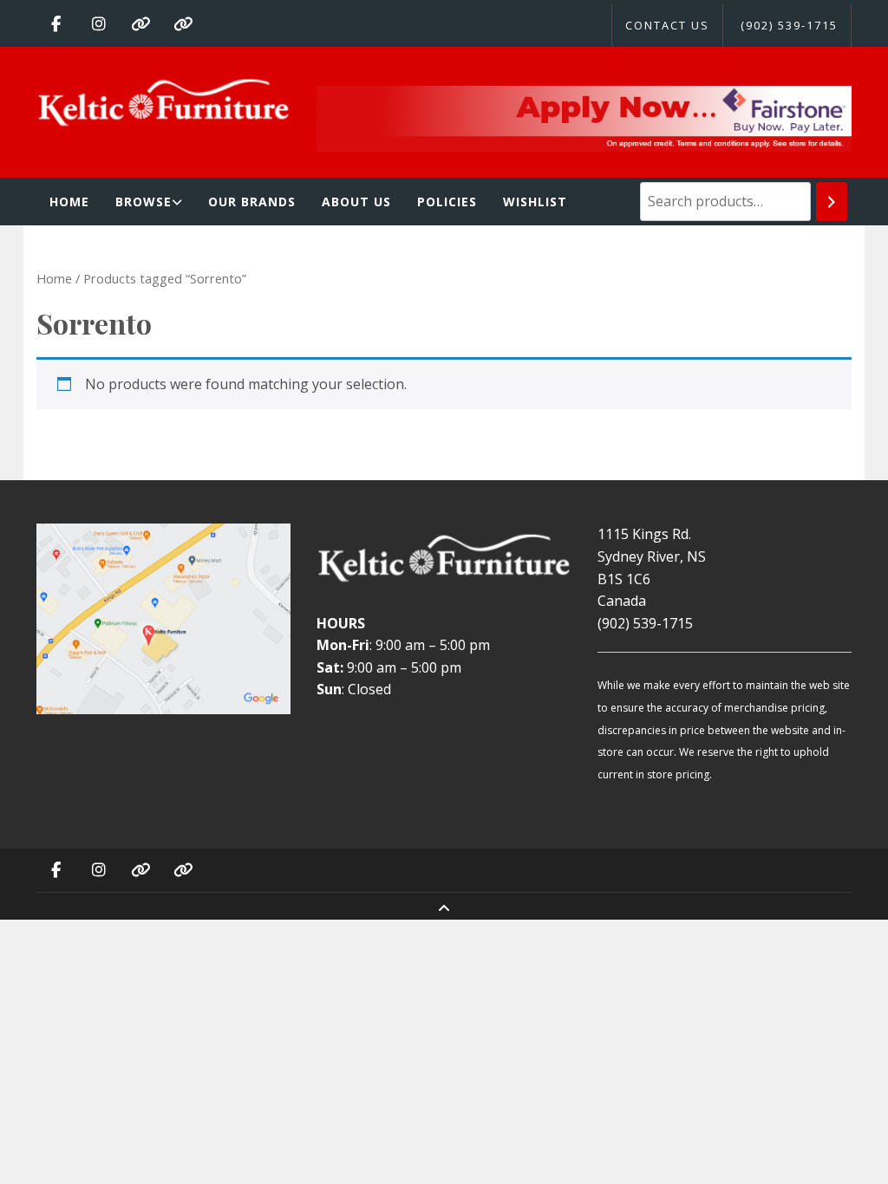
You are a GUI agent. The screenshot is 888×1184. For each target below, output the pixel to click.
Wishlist (535, 201)
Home (69, 201)
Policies (447, 201)
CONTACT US (667, 25)
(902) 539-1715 (789, 25)
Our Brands (252, 201)
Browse (143, 201)
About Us (356, 201)
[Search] (831, 201)
